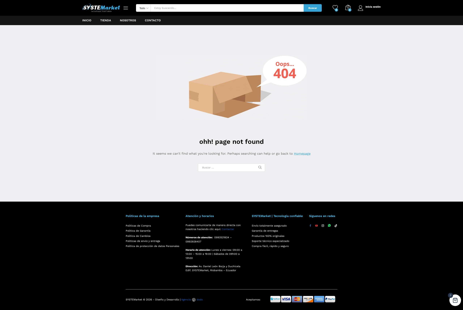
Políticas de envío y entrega (143, 241)
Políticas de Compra (138, 225)
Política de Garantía (138, 230)
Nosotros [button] (128, 20)
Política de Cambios (138, 235)
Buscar (312, 8)
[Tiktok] (336, 225)
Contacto (153, 20)
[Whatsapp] (329, 225)
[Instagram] (323, 225)
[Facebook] (310, 226)
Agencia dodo (192, 299)
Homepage (302, 153)
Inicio (86, 20)
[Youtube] (316, 226)
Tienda (105, 20)
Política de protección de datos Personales (152, 246)
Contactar (228, 229)
